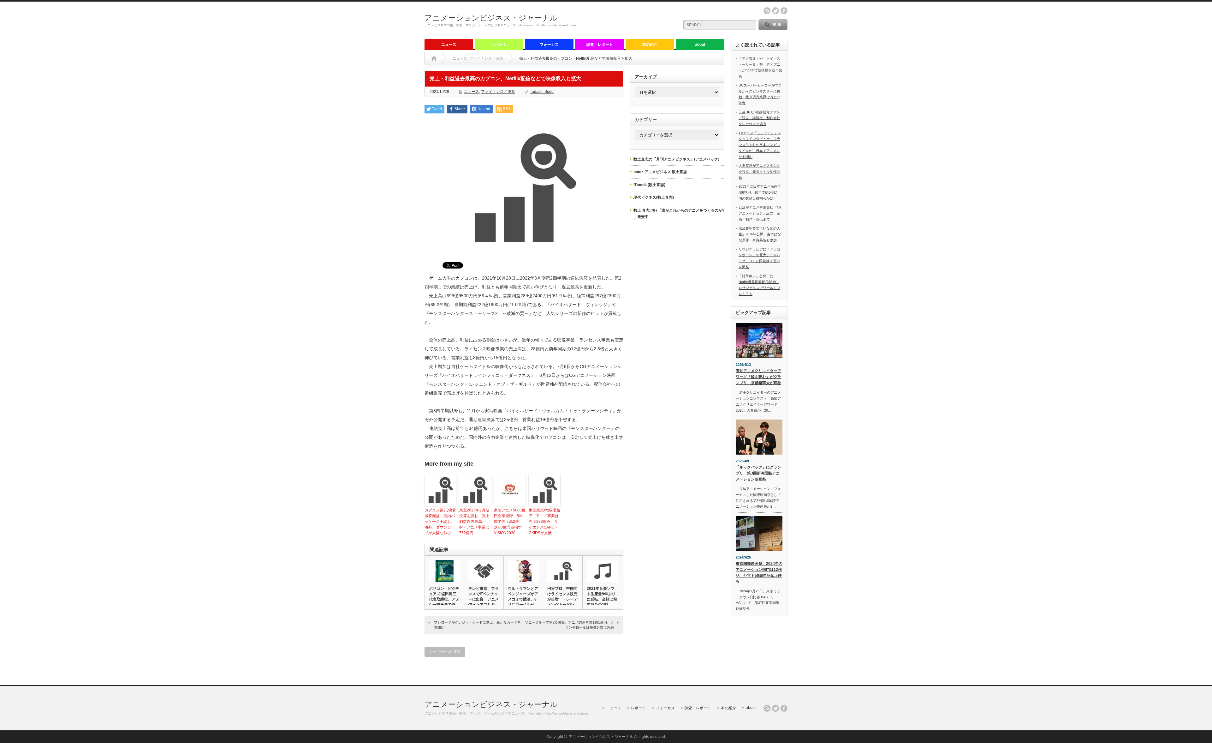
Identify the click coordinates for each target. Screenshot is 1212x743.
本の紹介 (649, 44)
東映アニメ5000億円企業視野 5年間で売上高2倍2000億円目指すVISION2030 (510, 521)
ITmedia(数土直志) (649, 185)
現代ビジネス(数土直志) (653, 197)
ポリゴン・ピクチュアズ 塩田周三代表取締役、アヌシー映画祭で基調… (444, 599)
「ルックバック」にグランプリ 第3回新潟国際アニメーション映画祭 (758, 473)
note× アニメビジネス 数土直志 (660, 172)
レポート (499, 44)
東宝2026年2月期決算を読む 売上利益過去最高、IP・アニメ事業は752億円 (474, 521)
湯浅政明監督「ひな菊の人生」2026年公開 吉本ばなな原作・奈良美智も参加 (760, 234)
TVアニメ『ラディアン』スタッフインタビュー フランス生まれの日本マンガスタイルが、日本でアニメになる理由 (760, 145)
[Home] (434, 58)
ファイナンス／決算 (486, 58)
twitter (775, 10)
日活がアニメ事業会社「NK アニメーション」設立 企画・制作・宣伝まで (760, 213)
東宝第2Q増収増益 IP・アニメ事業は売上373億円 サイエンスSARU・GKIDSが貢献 (544, 521)
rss (766, 10)
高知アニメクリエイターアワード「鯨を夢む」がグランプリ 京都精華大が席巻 (758, 377)
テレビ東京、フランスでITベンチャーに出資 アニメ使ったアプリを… (483, 596)
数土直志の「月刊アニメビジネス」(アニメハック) (676, 159)
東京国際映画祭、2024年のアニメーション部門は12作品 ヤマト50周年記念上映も (759, 572)
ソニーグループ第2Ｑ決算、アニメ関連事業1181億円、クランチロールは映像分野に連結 (569, 624)
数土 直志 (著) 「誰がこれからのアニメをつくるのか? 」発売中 (678, 213)
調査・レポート (599, 44)
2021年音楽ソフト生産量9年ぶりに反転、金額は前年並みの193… (602, 596)
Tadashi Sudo (542, 91)
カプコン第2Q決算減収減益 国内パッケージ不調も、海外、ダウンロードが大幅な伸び (440, 521)
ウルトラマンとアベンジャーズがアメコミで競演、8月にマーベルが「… (523, 599)
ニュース (448, 44)
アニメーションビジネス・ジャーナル (491, 18)
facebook (784, 10)
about (700, 44)
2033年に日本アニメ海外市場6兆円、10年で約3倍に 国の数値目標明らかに (760, 192)
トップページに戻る (444, 652)
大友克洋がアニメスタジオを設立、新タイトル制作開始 (759, 171)
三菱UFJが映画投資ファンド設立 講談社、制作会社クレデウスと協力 (759, 118)
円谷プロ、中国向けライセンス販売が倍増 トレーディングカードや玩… (562, 599)
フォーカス (549, 44)
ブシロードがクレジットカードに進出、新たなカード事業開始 (477, 624)
